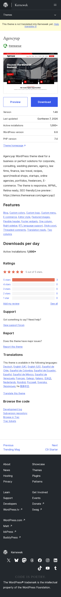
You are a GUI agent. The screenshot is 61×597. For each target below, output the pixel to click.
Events (36, 498)
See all (54, 303)
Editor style (24, 217)
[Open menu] (56, 5)
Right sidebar (10, 225)
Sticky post (50, 225)
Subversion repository (15, 413)
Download (44, 102)
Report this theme (13, 346)
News (6, 470)
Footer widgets (29, 221)
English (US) (34, 366)
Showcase (38, 464)
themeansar (15, 45)
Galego (30, 378)
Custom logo (33, 212)
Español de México (23, 374)
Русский (31, 382)
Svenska (42, 382)
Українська (9, 386)
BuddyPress (12, 537)
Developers (10, 503)
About (6, 464)
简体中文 (24, 386)
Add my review (11, 303)
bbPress (9, 531)
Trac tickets (9, 421)
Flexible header (11, 221)
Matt (7, 526)
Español (7, 374)
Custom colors (17, 212)
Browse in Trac (11, 417)
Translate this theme (14, 393)
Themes (7, 14)
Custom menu (48, 212)
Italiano (39, 378)
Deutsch (7, 366)
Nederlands (9, 382)
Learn (6, 492)
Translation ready (36, 229)
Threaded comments (14, 229)
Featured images (41, 217)
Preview (15, 102)
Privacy (7, 481)
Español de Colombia (21, 370)
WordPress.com (14, 520)
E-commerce (10, 217)
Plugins (36, 475)
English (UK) (20, 366)
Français (20, 378)
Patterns (37, 481)
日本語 (47, 378)
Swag (37, 509)
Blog (5, 212)
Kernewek (17, 552)
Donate (38, 503)
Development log (12, 409)
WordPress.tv (13, 509)
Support (8, 498)
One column (45, 221)
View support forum (13, 325)
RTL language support (31, 225)
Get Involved (40, 492)
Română (21, 382)
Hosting (8, 475)
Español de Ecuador (45, 370)
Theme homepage (13, 145)
